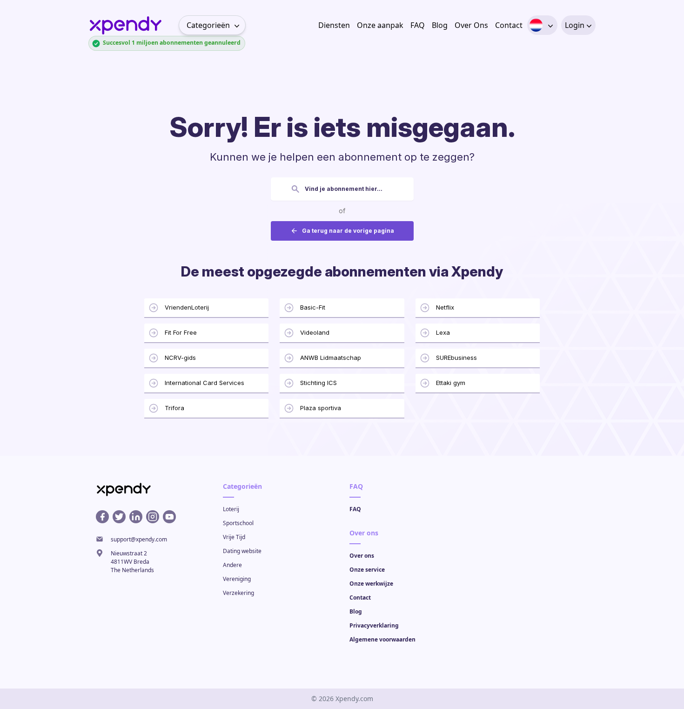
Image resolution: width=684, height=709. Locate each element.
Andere (232, 565)
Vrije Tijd (234, 537)
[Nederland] (536, 25)
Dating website (242, 551)
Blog (440, 25)
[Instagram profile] (152, 516)
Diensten (334, 25)
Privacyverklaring (374, 625)
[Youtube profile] (169, 516)
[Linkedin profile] (135, 516)
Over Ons (471, 25)
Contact (509, 25)
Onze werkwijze (371, 583)
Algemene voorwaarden (382, 639)
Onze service (367, 570)
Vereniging (237, 579)
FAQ (417, 25)
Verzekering (238, 593)
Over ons (361, 556)
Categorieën (208, 25)
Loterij (231, 509)
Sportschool (238, 523)
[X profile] (119, 516)
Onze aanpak (380, 25)
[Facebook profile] (102, 516)
